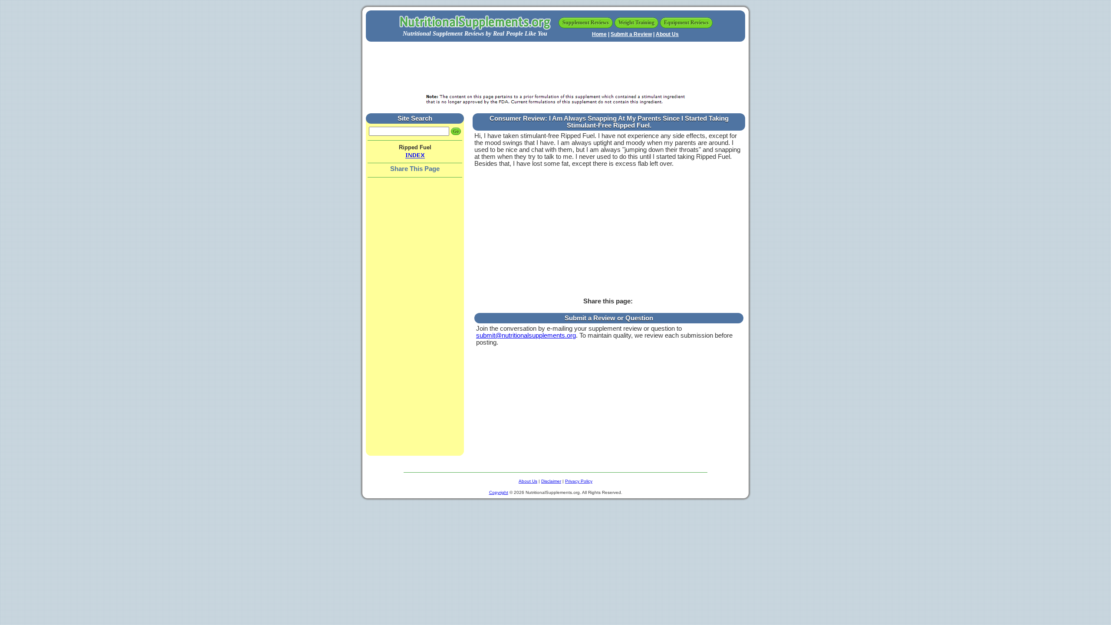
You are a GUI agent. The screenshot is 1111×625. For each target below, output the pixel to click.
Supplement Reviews (585, 23)
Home (599, 34)
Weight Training (636, 23)
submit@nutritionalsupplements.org (526, 335)
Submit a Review (631, 34)
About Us (667, 34)
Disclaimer (551, 481)
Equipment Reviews (686, 23)
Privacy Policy (578, 481)
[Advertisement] (555, 68)
